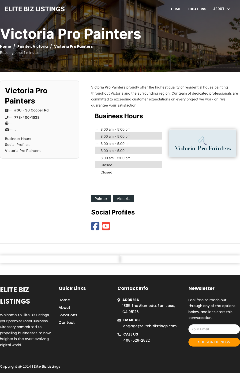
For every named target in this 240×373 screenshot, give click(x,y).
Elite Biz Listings (15, 295)
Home (176, 9)
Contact (67, 322)
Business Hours (18, 139)
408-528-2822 (136, 340)
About (64, 307)
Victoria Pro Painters (23, 150)
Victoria (40, 46)
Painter (24, 46)
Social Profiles (17, 144)
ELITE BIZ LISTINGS (35, 9)
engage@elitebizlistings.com (150, 326)
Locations (197, 9)
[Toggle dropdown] (228, 9)
